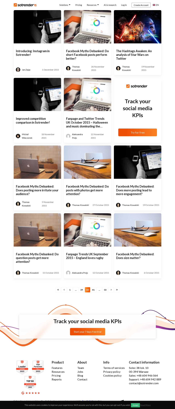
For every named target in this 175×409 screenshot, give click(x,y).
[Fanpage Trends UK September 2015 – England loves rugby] (87, 230)
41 (93, 290)
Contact (82, 379)
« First (58, 290)
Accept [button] (135, 405)
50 (105, 290)
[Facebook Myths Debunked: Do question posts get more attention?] (37, 230)
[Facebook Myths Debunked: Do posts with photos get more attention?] (87, 162)
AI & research (110, 5)
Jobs (80, 371)
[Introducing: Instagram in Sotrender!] (37, 26)
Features (57, 367)
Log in (124, 5)
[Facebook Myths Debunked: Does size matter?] (137, 230)
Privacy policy (111, 371)
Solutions (63, 5)
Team (80, 367)
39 (81, 290)
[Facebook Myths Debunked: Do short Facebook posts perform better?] (87, 26)
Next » (111, 290)
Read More (145, 405)
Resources (92, 5)
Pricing (78, 5)
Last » (117, 290)
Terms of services (114, 367)
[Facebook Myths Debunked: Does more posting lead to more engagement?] (137, 162)
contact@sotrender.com (144, 383)
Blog (80, 375)
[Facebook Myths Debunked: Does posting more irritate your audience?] (37, 162)
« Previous (64, 290)
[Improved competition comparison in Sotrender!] (37, 94)
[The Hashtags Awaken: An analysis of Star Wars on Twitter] (137, 26)
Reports (57, 379)
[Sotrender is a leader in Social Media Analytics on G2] (22, 368)
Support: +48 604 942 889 (145, 379)
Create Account (141, 5)
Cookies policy (112, 375)
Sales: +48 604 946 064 (143, 375)
